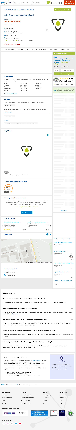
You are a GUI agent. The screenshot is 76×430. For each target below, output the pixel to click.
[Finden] (48, 2)
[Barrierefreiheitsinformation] (60, 3)
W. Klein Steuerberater (60, 251)
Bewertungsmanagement (27, 397)
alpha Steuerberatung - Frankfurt (63, 242)
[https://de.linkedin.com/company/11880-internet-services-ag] (16, 423)
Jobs (3, 400)
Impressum (62, 395)
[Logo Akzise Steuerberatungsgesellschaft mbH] (48, 135)
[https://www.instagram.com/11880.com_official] (8, 423)
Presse (4, 403)
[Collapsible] (72, 299)
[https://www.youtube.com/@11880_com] (20, 423)
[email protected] (14, 314)
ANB (60, 403)
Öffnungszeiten (9, 49)
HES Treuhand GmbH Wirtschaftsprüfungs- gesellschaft (63, 263)
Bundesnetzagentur (36, 360)
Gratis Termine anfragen (61, 9)
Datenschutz (62, 397)
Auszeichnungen (41, 49)
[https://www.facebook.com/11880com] (4, 423)
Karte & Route (64, 49)
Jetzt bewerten (26, 213)
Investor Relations (7, 397)
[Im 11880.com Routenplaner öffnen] (47, 234)
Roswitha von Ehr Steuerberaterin (36, 222)
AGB (60, 400)
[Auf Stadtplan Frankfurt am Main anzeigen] (50, 234)
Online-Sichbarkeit (26, 395)
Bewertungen (53, 49)
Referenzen (46, 397)
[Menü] (62, 3)
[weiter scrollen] (73, 49)
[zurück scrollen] (2, 49)
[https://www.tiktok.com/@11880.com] (12, 423)
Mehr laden (64, 210)
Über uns (4, 395)
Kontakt (45, 400)
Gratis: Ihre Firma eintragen (69, 2)
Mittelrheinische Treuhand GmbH (63, 280)
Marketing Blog (47, 395)
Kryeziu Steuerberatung (60, 272)
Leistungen (20, 49)
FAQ (44, 403)
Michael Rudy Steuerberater (11, 222)
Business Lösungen (26, 403)
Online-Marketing (25, 400)
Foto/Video (30, 49)
